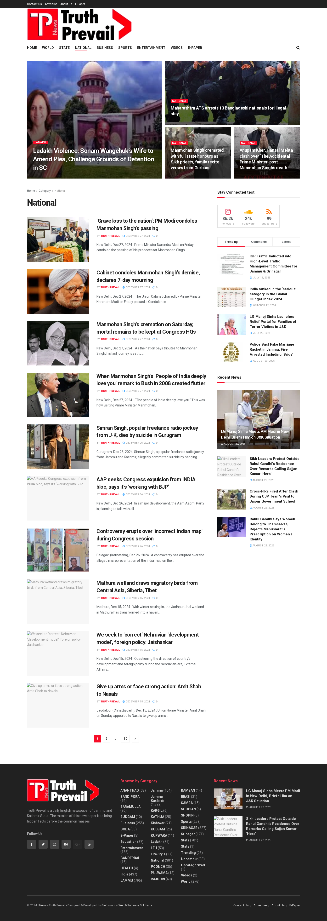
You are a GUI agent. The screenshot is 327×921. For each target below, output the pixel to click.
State (64, 48)
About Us (66, 4)
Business (105, 48)
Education (128, 842)
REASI (185, 797)
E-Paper (80, 4)
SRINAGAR (189, 828)
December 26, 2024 (137, 442)
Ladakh (40, 142)
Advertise (51, 4)
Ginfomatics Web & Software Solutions (126, 905)
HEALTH (126, 868)
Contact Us (34, 4)
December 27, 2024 (137, 235)
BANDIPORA (130, 797)
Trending (188, 853)
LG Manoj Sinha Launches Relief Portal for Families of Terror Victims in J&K (273, 321)
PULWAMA (159, 873)
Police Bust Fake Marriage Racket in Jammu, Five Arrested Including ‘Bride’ (272, 349)
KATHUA (157, 817)
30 (125, 738)
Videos (177, 48)
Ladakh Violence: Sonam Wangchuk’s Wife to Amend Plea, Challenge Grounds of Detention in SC (93, 159)
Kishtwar (158, 823)
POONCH (158, 867)
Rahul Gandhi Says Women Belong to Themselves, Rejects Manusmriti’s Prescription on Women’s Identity (272, 529)
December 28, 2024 (185, 123)
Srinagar (188, 834)
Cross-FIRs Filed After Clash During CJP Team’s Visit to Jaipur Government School (274, 496)
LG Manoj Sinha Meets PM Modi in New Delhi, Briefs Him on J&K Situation (273, 796)
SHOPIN (187, 815)
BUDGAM (127, 817)
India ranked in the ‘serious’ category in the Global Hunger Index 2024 (273, 294)
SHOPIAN (188, 809)
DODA (125, 829)
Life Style (158, 854)
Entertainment (151, 48)
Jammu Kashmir (157, 798)
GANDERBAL (130, 858)
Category (45, 190)
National (83, 48)
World (48, 48)
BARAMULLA (130, 807)
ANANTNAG (129, 790)
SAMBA (187, 803)
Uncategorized (193, 865)
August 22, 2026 (234, 443)
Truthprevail (46, 177)
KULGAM (158, 829)
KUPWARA (159, 835)
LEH (154, 848)
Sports (125, 48)
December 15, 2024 (137, 598)
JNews (42, 905)
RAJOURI (158, 879)
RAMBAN (188, 790)
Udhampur (189, 859)
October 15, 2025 (73, 177)
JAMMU (126, 880)
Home (32, 48)
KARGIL (157, 810)
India (124, 874)
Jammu (157, 790)
